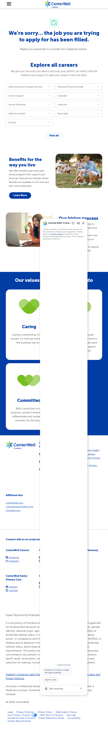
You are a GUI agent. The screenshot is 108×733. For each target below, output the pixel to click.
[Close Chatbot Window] (83, 223)
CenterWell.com (14, 502)
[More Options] (46, 688)
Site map (71, 715)
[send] (81, 688)
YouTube (13, 590)
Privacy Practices (25, 712)
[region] (63, 456)
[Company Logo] (58, 4)
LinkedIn (13, 586)
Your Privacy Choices (19, 715)
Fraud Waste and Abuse (51, 718)
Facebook (14, 557)
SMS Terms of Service (51, 715)
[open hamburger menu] (9, 4)
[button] (54, 135)
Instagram (14, 561)
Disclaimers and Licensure (21, 718)
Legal (10, 712)
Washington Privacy (66, 712)
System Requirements (19, 721)
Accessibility (73, 718)
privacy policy (57, 234)
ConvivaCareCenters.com (19, 506)
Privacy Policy (45, 712)
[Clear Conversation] (73, 223)
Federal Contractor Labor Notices (26, 674)
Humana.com (13, 510)
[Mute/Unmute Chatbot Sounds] (78, 223)
